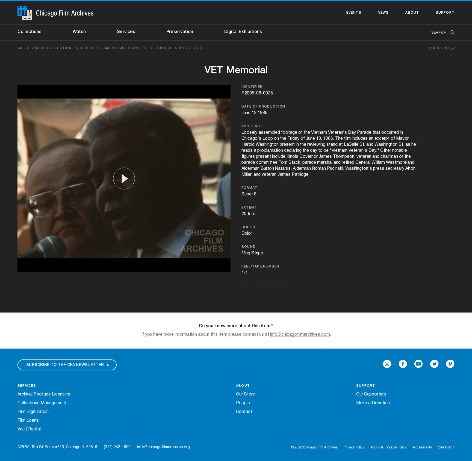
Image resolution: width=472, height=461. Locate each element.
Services (126, 32)
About (412, 12)
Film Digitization (33, 412)
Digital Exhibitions (243, 32)
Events (353, 12)
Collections (29, 32)
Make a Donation (373, 403)
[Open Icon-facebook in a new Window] (403, 364)
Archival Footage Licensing (43, 394)
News (383, 12)
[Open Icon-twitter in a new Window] (434, 364)
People (243, 403)
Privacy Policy (354, 447)
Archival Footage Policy (388, 447)
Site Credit (446, 447)
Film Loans (28, 421)
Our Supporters (371, 394)
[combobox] (440, 32)
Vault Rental (29, 429)
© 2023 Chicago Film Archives (314, 447)
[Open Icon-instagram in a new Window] (387, 364)
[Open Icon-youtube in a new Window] (418, 364)
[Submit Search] (450, 32)
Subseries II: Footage (179, 48)
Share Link (439, 48)
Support (445, 12)
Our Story (245, 394)
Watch (79, 32)
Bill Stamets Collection (47, 48)
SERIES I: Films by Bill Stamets (117, 48)
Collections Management (41, 403)
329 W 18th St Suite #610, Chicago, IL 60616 (57, 447)
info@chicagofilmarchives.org (163, 447)
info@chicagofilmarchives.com (300, 335)
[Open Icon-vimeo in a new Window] (450, 364)
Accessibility (422, 447)
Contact (244, 412)
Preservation (179, 32)
